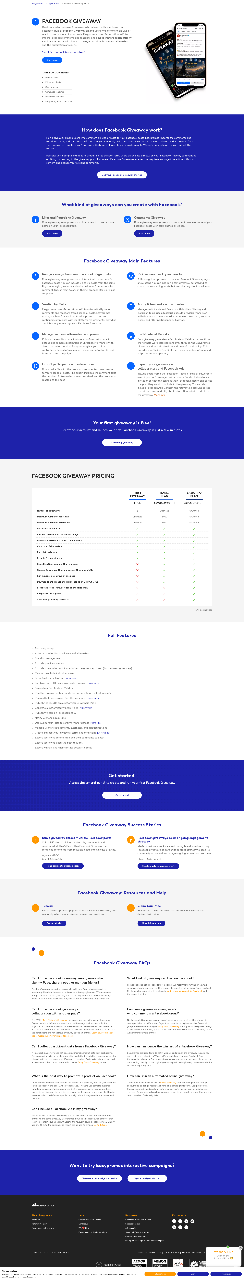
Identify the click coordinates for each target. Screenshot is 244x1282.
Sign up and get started (147, 1178)
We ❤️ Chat (84, 1228)
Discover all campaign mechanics (99, 1178)
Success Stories (132, 1224)
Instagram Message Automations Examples (144, 1240)
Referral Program (39, 1224)
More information (151, 923)
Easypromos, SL (62, 1252)
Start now (52, 60)
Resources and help (54, 96)
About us (36, 1219)
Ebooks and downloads (135, 1236)
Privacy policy (171, 1252)
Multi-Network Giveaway (54, 1020)
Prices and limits (53, 82)
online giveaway (168, 1082)
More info (159, 395)
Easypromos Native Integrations (93, 1232)
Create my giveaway (122, 442)
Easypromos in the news (43, 1228)
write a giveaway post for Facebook (184, 991)
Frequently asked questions (58, 101)
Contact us (83, 1224)
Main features (52, 77)
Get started (122, 795)
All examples (131, 1228)
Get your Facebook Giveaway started (122, 174)
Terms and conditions (149, 1252)
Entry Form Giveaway (168, 1026)
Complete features (54, 91)
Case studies (51, 87)
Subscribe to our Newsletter (138, 1219)
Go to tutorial (54, 923)
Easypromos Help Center (90, 1219)
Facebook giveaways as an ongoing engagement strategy (173, 839)
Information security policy (197, 1252)
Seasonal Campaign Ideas (137, 1232)
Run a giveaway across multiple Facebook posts (76, 838)
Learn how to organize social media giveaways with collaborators (73, 1034)
